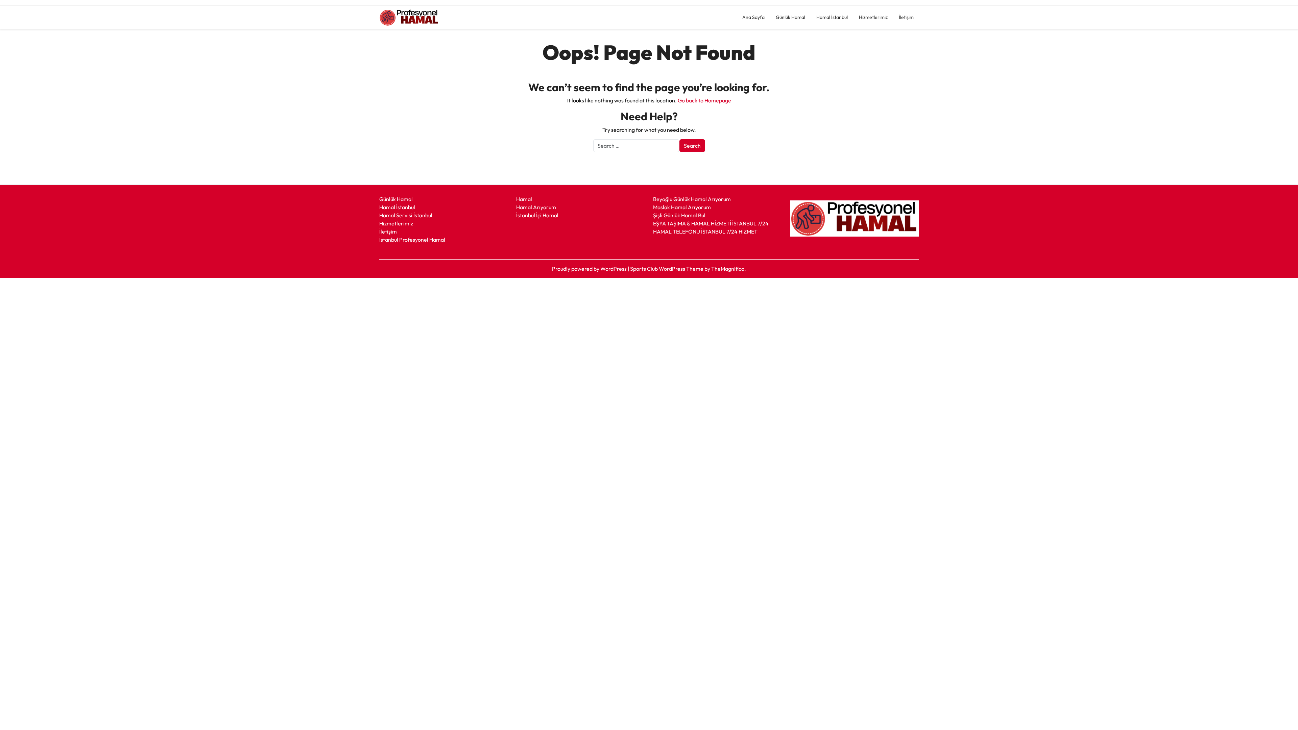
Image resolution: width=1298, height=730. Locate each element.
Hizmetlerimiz (873, 17)
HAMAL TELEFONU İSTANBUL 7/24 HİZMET (705, 231)
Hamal (524, 199)
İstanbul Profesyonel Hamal (412, 239)
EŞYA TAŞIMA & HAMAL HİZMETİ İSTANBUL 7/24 (711, 223)
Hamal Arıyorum (536, 207)
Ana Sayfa (753, 17)
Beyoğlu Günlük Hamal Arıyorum (692, 199)
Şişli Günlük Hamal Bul (679, 215)
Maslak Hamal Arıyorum (682, 207)
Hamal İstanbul (832, 17)
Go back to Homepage (704, 100)
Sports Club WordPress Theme (667, 268)
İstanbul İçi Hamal (537, 215)
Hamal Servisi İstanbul (405, 215)
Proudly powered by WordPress (590, 268)
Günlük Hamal (790, 17)
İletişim (906, 17)
